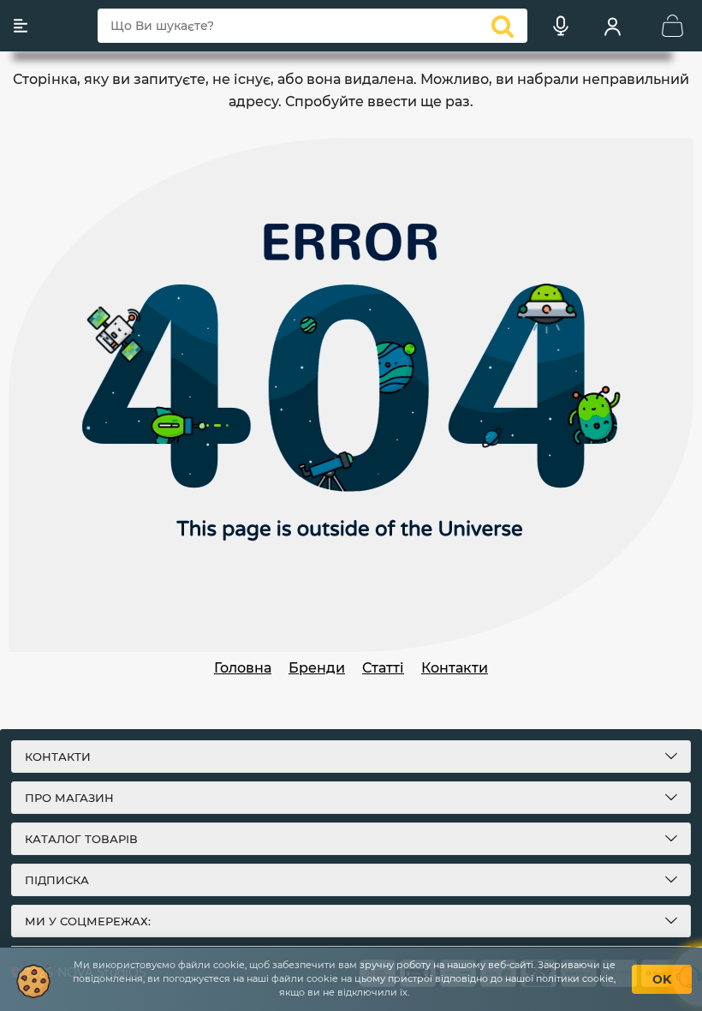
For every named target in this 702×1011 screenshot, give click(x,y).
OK (661, 979)
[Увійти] (612, 25)
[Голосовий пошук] (560, 25)
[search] (502, 25)
